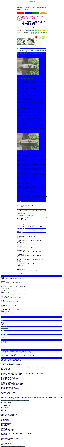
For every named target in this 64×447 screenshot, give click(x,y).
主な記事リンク (3, 332)
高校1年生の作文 (12, 354)
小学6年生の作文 (13, 352)
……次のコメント (20, 273)
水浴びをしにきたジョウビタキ (23, 75)
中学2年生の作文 (29, 352)
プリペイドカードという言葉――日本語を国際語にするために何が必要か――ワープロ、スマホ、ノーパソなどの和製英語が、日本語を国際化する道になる (32, 51)
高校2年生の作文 (19, 354)
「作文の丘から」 (24, 355)
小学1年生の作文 (4, 351)
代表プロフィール (4, 342)
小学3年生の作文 (19, 351)
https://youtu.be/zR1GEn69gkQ (26, 78)
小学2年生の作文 (11, 351)
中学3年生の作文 (4, 354)
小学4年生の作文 (27, 351)
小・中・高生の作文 (4, 328)
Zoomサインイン (4, 343)
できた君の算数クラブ (5, 341)
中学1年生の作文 (21, 352)
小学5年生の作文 (4, 352)
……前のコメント (20, 233)
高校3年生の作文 (27, 354)
